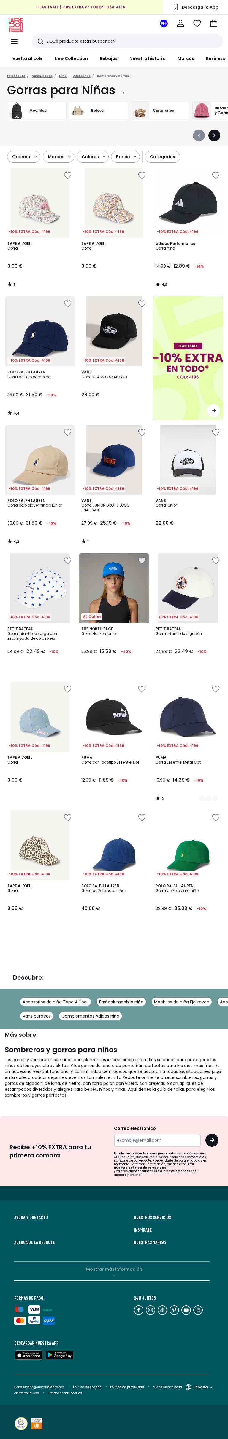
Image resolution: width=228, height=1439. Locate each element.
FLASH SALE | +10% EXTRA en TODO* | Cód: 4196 (81, 6)
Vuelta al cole (27, 58)
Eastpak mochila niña (121, 1002)
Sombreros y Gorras (113, 76)
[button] (214, 23)
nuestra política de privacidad (140, 1167)
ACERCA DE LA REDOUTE (34, 1242)
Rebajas (109, 58)
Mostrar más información (114, 1269)
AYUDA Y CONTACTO (31, 1217)
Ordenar (21, 157)
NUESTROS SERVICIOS (152, 1217)
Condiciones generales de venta (39, 1387)
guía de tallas (171, 1089)
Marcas (186, 58)
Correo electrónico (135, 1128)
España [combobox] (200, 1387)
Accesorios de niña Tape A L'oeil (55, 1002)
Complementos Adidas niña (90, 1016)
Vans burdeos (37, 1016)
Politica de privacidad (127, 1387)
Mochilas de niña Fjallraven (181, 1002)
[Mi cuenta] (180, 23)
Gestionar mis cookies (65, 1393)
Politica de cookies (87, 1387)
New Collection (71, 58)
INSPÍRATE (143, 1229)
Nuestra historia (147, 58)
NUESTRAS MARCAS (150, 1242)
